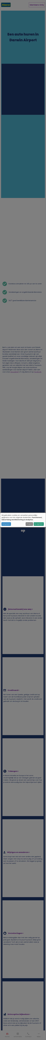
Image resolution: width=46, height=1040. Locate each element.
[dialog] (23, 520)
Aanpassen (6, 524)
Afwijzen (29, 524)
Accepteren (38, 524)
